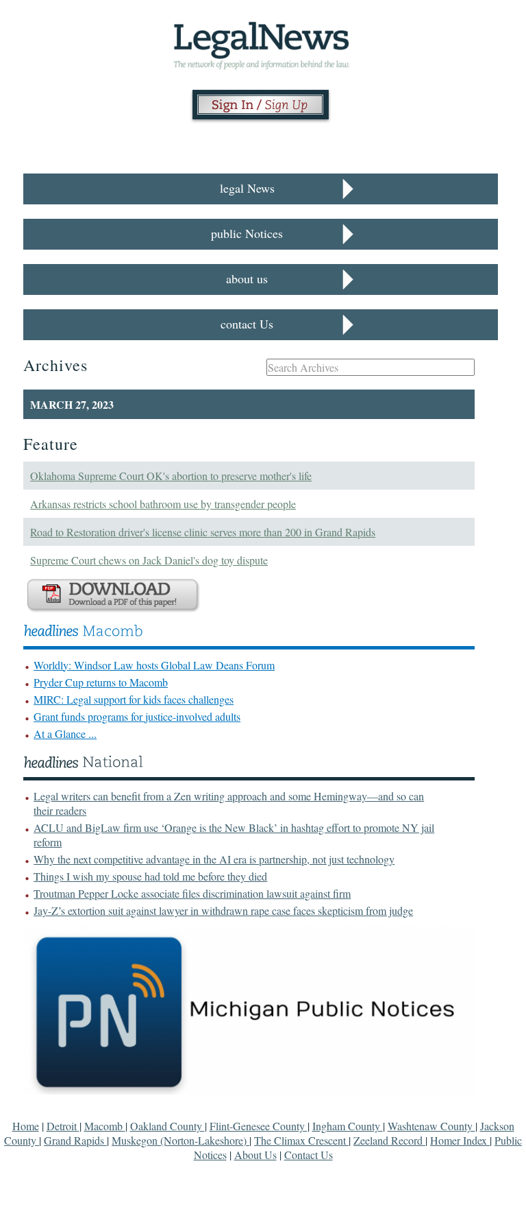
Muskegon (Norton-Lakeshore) (180, 1140)
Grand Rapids (75, 1140)
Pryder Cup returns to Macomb (101, 682)
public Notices (247, 233)
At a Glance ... (65, 733)
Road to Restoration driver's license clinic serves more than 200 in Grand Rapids (202, 532)
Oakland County (167, 1126)
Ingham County (347, 1126)
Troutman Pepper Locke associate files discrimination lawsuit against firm (192, 893)
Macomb (104, 1126)
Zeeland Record (389, 1140)
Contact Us (308, 1154)
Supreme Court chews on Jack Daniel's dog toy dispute (149, 560)
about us (247, 278)
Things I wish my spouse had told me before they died (150, 876)
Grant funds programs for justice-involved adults (137, 716)
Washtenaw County (431, 1126)
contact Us (247, 323)
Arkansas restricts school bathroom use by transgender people (163, 504)
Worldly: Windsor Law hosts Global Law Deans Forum (154, 665)
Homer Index (460, 1140)
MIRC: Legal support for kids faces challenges (134, 699)
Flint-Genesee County (259, 1126)
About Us (255, 1154)
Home (25, 1126)
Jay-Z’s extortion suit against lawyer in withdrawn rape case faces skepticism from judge (223, 910)
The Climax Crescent (301, 1140)
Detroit (63, 1126)
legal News (247, 188)
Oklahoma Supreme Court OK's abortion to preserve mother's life (171, 475)
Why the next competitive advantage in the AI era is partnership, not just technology (214, 859)
